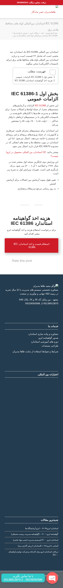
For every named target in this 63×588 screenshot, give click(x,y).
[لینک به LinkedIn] (22, 583)
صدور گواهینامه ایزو (48, 337)
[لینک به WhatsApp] (7, 583)
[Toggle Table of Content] (51, 72)
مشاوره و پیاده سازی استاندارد (43, 334)
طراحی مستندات (49, 345)
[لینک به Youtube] (12, 583)
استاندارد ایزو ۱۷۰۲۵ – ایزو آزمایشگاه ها (41, 528)
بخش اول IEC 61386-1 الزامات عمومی (34, 77)
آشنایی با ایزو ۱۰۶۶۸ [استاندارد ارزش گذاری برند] (38, 546)
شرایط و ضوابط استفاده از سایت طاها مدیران (35, 351)
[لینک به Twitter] (17, 583)
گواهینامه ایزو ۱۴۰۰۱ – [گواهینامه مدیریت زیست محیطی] (34, 534)
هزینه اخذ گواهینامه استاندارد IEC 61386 (33, 80)
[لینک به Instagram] (27, 583)
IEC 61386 (41, 105)
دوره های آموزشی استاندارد (44, 341)
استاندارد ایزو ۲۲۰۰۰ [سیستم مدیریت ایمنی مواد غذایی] (35, 540)
